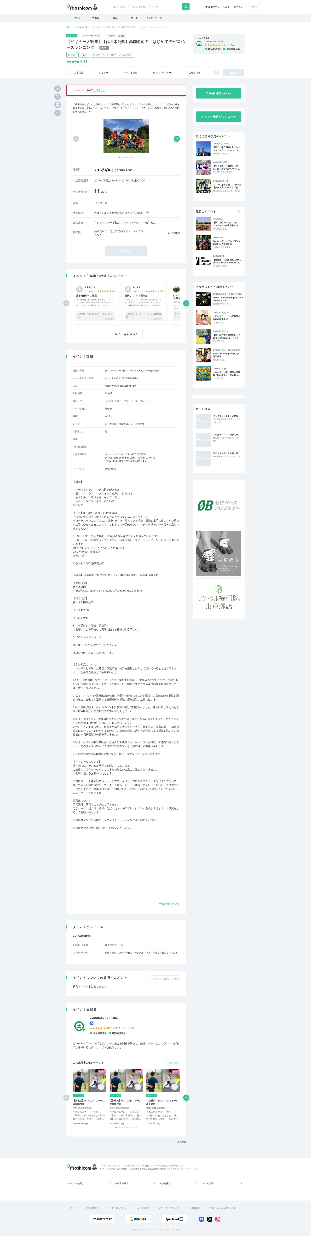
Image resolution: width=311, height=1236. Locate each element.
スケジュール (163, 72)
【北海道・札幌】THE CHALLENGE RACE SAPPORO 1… (227, 261)
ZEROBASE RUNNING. (214, 41)
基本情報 (78, 72)
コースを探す (208, 1183)
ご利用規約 (142, 1207)
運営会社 (195, 1207)
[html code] (57, 113)
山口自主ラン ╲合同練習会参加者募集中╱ (226, 317)
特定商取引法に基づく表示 (223, 1207)
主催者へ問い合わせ (219, 93)
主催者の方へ (212, 7)
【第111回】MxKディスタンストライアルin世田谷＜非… (226, 224)
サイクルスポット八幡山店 (225, 453)
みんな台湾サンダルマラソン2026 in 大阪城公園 (226, 242)
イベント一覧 (81, 27)
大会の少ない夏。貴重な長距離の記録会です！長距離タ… (226, 373)
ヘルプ (226, 7)
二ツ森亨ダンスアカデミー (225, 434)
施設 (115, 18)
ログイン (238, 7)
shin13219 (90, 287)
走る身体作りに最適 (86, 295)
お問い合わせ (92, 1207)
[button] (120, 157)
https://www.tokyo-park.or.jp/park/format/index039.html (108, 590)
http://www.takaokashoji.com (120, 385)
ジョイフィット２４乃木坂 (225, 416)
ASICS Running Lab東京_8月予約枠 (226, 355)
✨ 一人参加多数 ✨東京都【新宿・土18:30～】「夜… (227, 186)
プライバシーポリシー (169, 1207)
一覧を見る (173, 1062)
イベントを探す (76, 1183)
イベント (76, 18)
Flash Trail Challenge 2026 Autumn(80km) (228, 299)
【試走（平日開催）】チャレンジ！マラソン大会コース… (226, 148)
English (254, 6)
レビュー (103, 72)
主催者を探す (121, 1183)
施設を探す (165, 1183)
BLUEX (136, 287)
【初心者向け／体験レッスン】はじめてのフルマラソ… (226, 167)
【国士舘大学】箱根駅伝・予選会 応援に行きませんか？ (226, 336)
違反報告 (181, 1141)
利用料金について (117, 1207)
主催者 (95, 18)
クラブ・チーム (154, 18)
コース (134, 18)
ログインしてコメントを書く (165, 978)
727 (232, 45)
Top (68, 27)
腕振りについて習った (136, 295)
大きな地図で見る (169, 903)
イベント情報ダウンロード (218, 116)
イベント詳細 (130, 72)
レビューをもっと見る (126, 334)
